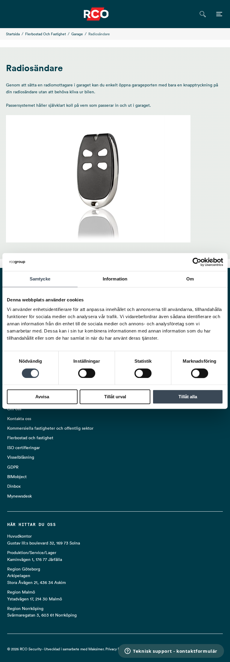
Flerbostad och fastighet (45, 33)
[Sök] (202, 14)
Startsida (13, 33)
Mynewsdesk (19, 496)
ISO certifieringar (23, 447)
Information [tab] (115, 278)
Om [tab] (190, 278)
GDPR (13, 467)
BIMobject (17, 476)
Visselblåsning (20, 457)
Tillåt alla (187, 396)
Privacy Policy (116, 649)
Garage (77, 33)
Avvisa (42, 396)
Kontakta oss (19, 418)
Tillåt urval (115, 396)
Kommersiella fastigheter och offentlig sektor (50, 428)
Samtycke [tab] (40, 278)
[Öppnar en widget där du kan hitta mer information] (171, 651)
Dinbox (14, 486)
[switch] (86, 373)
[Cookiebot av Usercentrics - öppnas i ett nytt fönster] (197, 261)
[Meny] (219, 14)
